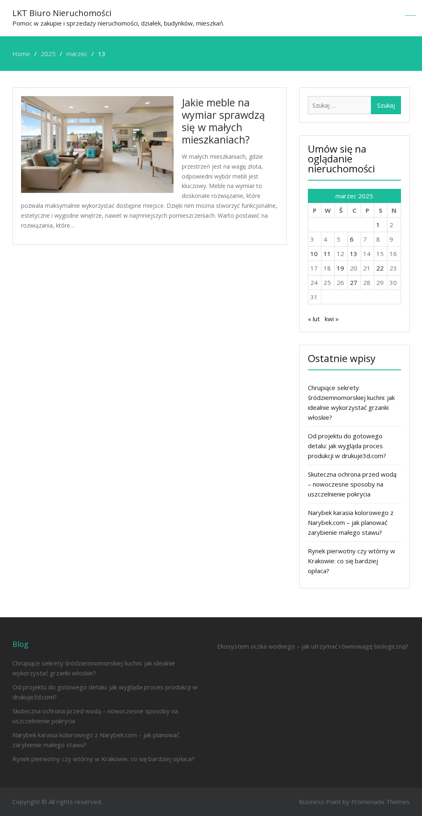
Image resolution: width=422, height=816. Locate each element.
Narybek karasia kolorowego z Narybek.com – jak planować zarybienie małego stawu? (351, 522)
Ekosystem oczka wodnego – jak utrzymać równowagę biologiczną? (312, 646)
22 (380, 268)
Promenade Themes (380, 801)
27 (353, 282)
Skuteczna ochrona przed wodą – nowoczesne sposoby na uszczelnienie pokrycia (352, 484)
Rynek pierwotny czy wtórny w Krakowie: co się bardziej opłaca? (351, 561)
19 (340, 268)
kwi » (332, 319)
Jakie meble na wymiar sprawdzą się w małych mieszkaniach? (223, 120)
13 (353, 253)
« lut (314, 319)
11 (327, 253)
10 (314, 253)
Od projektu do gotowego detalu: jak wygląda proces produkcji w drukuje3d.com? (347, 446)
